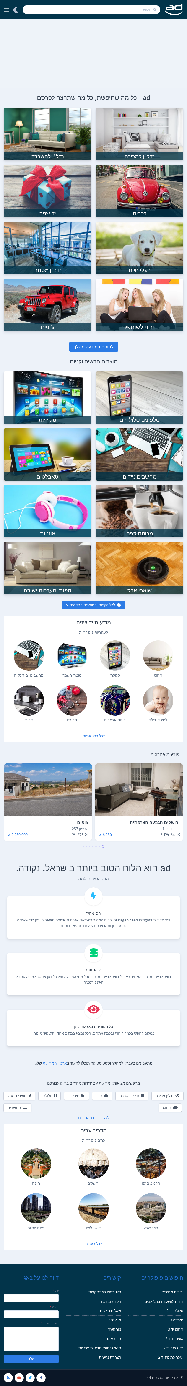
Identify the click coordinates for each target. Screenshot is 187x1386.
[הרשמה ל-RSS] (8, 1377)
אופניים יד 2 (174, 1338)
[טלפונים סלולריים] (139, 397)
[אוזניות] (47, 510)
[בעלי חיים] (139, 247)
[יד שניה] (47, 190)
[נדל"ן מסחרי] (47, 247)
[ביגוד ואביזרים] (115, 700)
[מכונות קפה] (139, 510)
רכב (99, 1096)
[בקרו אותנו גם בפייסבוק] (41, 1377)
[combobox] (91, 9)
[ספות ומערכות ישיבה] (47, 567)
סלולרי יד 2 (174, 1310)
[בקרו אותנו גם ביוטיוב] (19, 1377)
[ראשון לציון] (93, 1208)
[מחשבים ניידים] (139, 454)
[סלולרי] (115, 655)
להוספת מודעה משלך (93, 346)
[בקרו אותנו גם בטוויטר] (30, 1377)
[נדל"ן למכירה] (139, 133)
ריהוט (167, 1107)
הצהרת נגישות (110, 1357)
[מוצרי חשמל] (72, 655)
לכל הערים (93, 1244)
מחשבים (14, 1107)
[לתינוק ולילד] (158, 700)
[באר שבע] (151, 1208)
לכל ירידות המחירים (93, 1117)
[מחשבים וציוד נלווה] (29, 655)
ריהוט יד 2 (175, 1329)
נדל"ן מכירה (165, 1096)
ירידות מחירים (172, 1292)
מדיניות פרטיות (89, 1348)
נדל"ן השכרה (129, 1096)
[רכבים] (139, 190)
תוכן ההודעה (50, 1323)
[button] (103, 846)
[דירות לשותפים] (139, 304)
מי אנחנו (114, 1320)
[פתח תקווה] (36, 1208)
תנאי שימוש (112, 1348)
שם (56, 1290)
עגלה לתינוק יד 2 (170, 1357)
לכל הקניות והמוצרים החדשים (92, 605)
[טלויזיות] (47, 397)
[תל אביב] (151, 1163)
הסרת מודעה (111, 1301)
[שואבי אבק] (139, 567)
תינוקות (73, 1096)
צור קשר (114, 1329)
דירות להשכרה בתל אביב (164, 1301)
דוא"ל (54, 1307)
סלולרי (47, 1096)
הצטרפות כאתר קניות (104, 1292)
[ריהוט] (158, 655)
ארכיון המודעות (55, 1063)
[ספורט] (72, 700)
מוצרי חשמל (17, 1096)
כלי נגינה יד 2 (173, 1348)
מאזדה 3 (176, 1320)
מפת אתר (113, 1338)
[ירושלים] (93, 1163)
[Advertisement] (93, 53)
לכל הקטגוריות (94, 736)
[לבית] (29, 700)
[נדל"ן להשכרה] (47, 133)
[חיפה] (36, 1163)
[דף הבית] (173, 9)
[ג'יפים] (47, 304)
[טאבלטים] (47, 454)
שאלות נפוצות (110, 1310)
